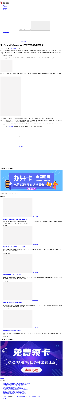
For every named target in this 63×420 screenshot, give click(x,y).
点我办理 (2, 378)
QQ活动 (4, 9)
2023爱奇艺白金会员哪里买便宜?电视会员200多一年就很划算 (16, 388)
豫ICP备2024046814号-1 (20, 396)
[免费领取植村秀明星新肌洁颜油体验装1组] (18, 327)
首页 (4, 5)
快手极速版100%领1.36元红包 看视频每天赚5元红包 (14, 392)
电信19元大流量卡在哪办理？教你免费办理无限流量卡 (15, 384)
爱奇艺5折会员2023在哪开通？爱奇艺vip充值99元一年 (14, 391)
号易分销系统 (3, 398)
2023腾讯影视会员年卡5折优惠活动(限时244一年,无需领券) (15, 389)
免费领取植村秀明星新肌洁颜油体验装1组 (12, 330)
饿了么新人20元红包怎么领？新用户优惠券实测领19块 (15, 219)
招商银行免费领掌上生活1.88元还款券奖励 (12, 274)
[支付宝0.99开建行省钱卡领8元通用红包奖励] (18, 300)
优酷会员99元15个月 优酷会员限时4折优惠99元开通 (14, 246)
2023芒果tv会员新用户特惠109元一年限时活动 (13, 385)
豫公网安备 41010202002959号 (33, 396)
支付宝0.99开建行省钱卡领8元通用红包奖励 (12, 302)
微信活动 (5, 8)
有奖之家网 (10, 126)
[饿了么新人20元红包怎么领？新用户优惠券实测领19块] (18, 216)
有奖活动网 (13, 48)
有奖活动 (5, 6)
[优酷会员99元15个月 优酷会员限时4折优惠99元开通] (18, 244)
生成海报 (21, 146)
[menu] (0, 1)
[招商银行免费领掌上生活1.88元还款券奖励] (18, 272)
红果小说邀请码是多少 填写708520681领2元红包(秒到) (14, 393)
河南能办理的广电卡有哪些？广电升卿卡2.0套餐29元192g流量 (16, 383)
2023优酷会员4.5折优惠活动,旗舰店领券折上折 (13, 387)
